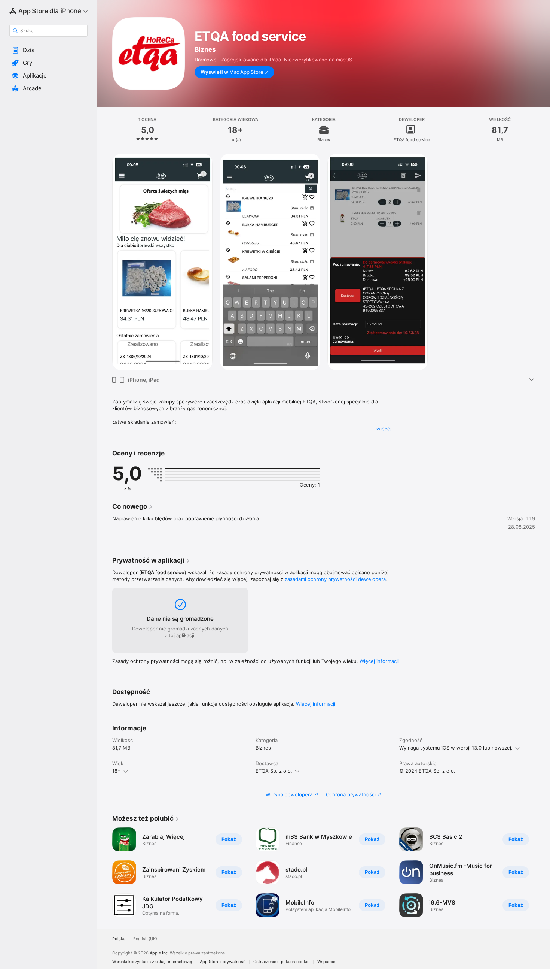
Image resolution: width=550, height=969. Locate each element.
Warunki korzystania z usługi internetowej (152, 962)
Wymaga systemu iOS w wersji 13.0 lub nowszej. (456, 748)
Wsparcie (326, 962)
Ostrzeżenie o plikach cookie (281, 962)
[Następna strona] (542, 872)
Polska (118, 939)
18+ (116, 771)
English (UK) (145, 939)
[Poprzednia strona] (105, 872)
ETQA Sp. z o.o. (274, 771)
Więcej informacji (379, 661)
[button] (48, 50)
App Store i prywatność (222, 962)
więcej (383, 428)
